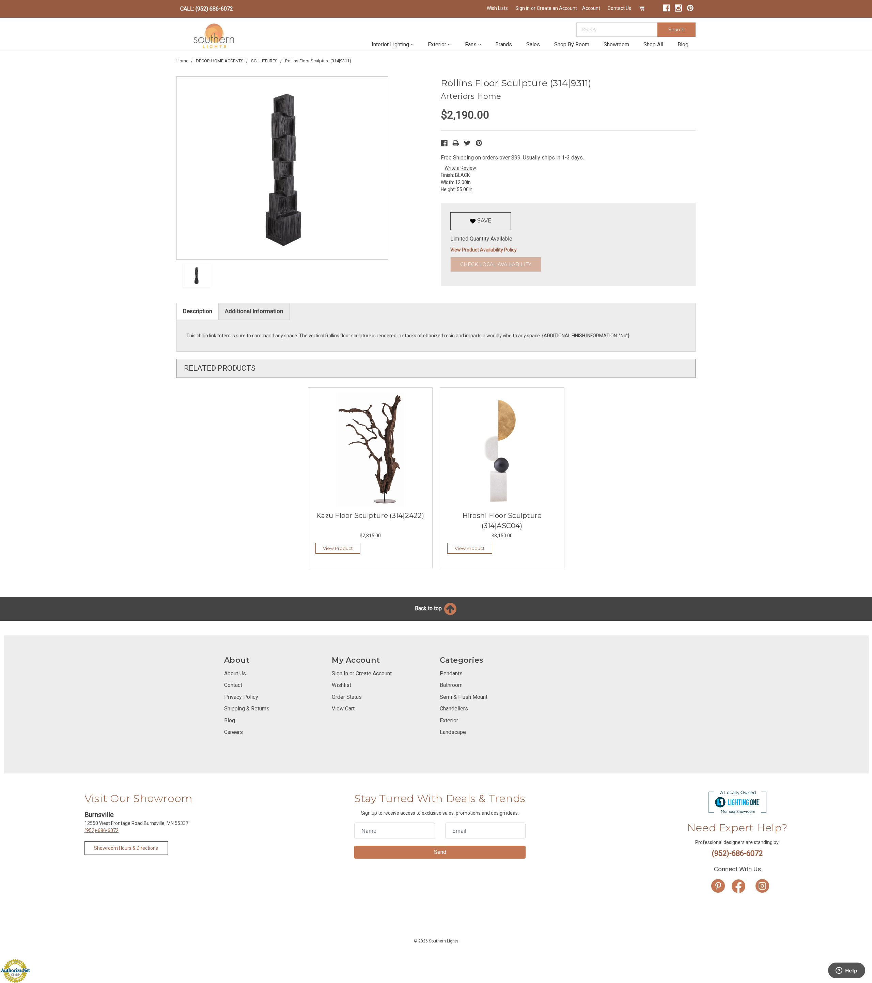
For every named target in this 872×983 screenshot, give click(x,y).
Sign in (522, 8)
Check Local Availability (495, 264)
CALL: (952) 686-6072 (206, 8)
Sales (533, 44)
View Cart (343, 708)
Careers (233, 732)
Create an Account (557, 8)
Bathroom (451, 685)
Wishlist (341, 685)
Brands (503, 44)
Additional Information (254, 311)
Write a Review (460, 168)
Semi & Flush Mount (463, 697)
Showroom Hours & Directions (126, 848)
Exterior (437, 44)
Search (676, 30)
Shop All (653, 44)
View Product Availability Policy (483, 249)
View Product (338, 548)
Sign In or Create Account (362, 673)
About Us (235, 673)
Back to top (429, 608)
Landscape (453, 732)
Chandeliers (454, 708)
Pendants (451, 673)
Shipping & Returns (246, 708)
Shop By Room (571, 44)
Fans (471, 44)
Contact (233, 685)
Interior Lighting (390, 44)
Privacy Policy (241, 697)
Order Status (347, 697)
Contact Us (619, 8)
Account (591, 8)
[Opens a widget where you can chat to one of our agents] (846, 971)
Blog (683, 44)
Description (197, 311)
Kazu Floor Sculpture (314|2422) (370, 515)
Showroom (616, 44)
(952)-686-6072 (101, 830)
